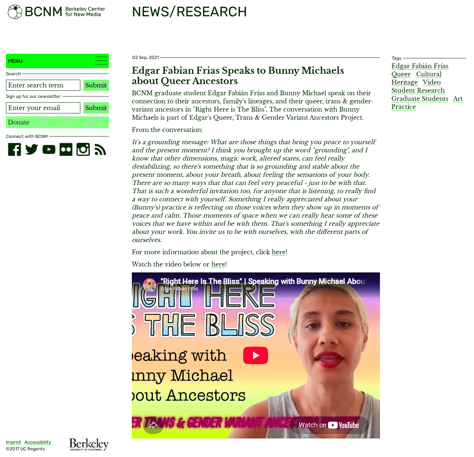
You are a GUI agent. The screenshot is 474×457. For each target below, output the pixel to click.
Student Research (418, 90)
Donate (19, 122)
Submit (96, 85)
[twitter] (31, 149)
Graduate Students (419, 98)
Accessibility (37, 442)
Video (432, 82)
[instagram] (82, 149)
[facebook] (14, 149)
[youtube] (48, 149)
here (279, 252)
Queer (401, 74)
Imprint (13, 442)
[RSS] (100, 149)
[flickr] (65, 149)
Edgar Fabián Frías (419, 66)
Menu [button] (15, 61)
